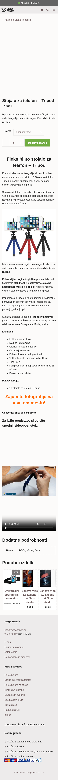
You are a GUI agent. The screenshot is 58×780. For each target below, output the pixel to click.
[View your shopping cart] (41, 10)
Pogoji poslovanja (13, 647)
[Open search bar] (47, 10)
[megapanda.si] (7, 10)
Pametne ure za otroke (16, 685)
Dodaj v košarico (37, 143)
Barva (7, 131)
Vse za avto (10, 705)
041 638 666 (11, 633)
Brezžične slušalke (14, 690)
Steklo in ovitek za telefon (17, 680)
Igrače (7, 715)
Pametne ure (11, 675)
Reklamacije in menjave (17, 657)
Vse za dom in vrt (13, 700)
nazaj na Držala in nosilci (18, 20)
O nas (7, 642)
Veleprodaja (10, 652)
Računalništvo (12, 710)
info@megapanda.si (15, 630)
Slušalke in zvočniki (14, 695)
